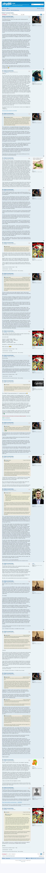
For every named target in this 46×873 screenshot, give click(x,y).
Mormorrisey (34, 504)
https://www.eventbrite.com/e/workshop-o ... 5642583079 (12, 802)
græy (33, 796)
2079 (35, 198)
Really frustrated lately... (8, 13)
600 (34, 564)
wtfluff (6, 426)
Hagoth (33, 591)
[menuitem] (8, 8)
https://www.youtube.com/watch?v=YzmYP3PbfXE (9, 110)
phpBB (20, 860)
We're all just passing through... (6, 419)
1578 (35, 767)
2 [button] (42, 14)
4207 (35, 259)
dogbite (33, 563)
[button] (43, 14)
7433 (35, 592)
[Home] (7, 4)
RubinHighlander (34, 81)
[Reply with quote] (29, 17)
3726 (35, 388)
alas (4, 159)
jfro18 (33, 23)
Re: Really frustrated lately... (8, 70)
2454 (35, 171)
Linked (33, 766)
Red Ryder (7, 277)
